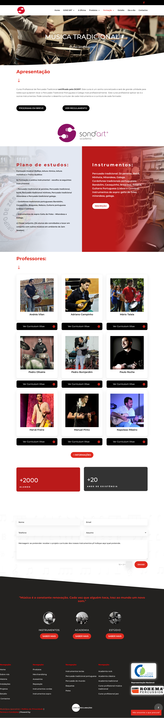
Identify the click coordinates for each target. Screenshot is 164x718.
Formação (107, 10)
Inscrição (101, 206)
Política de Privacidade (32, 709)
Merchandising (40, 674)
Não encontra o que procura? (146, 712)
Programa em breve (31, 108)
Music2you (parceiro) (9, 709)
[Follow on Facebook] (158, 708)
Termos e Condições (9, 712)
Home (57, 10)
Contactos (143, 10)
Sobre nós (4, 674)
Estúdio (121, 10)
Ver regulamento (76, 108)
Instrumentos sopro (42, 694)
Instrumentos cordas (42, 689)
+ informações (82, 455)
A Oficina (82, 10)
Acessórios (38, 679)
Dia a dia (131, 10)
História (3, 679)
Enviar (141, 564)
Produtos (93, 10)
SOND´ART (67, 10)
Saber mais (49, 636)
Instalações (5, 684)
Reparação (37, 684)
